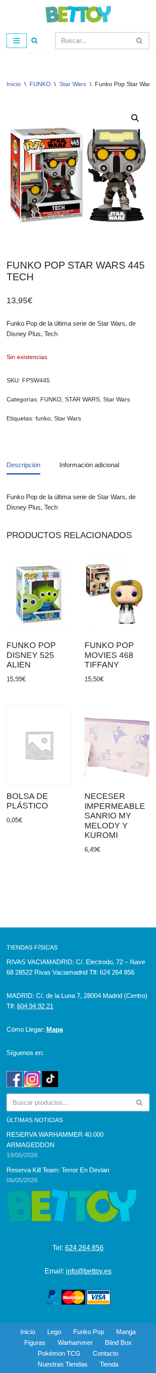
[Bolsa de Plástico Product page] (39, 745)
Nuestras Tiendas (63, 1364)
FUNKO (40, 83)
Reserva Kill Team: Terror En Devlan (57, 1170)
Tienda (109, 1364)
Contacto (105, 1353)
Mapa (54, 1029)
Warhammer (75, 1342)
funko (43, 418)
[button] (135, 118)
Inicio (13, 83)
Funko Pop (88, 1331)
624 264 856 (84, 1247)
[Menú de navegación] (16, 40)
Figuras (35, 1342)
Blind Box (118, 1342)
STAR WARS (82, 399)
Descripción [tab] (23, 464)
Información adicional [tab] (89, 464)
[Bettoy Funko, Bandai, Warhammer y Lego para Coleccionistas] (78, 14)
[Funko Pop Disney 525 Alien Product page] (39, 594)
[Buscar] (34, 40)
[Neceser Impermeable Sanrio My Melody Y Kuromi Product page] (117, 745)
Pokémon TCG (59, 1353)
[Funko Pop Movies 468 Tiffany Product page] (117, 594)
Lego (54, 1331)
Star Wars (72, 83)
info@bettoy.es (88, 1271)
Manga (126, 1331)
